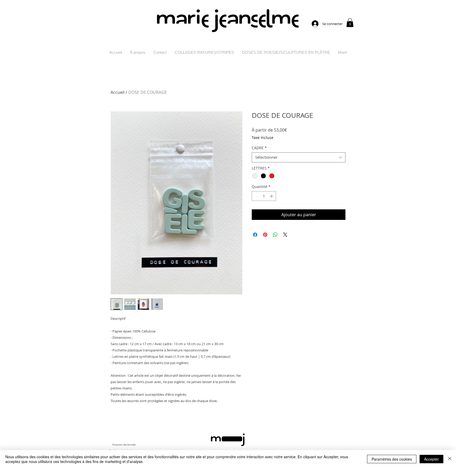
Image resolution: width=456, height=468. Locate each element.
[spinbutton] (264, 196)
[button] (350, 22)
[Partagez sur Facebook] (255, 234)
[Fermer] (449, 459)
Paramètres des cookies (392, 459)
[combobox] (298, 157)
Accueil (118, 92)
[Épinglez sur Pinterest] (265, 234)
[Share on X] (285, 234)
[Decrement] (256, 196)
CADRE (259, 148)
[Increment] (272, 196)
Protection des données (124, 444)
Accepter (431, 459)
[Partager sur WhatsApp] (275, 234)
